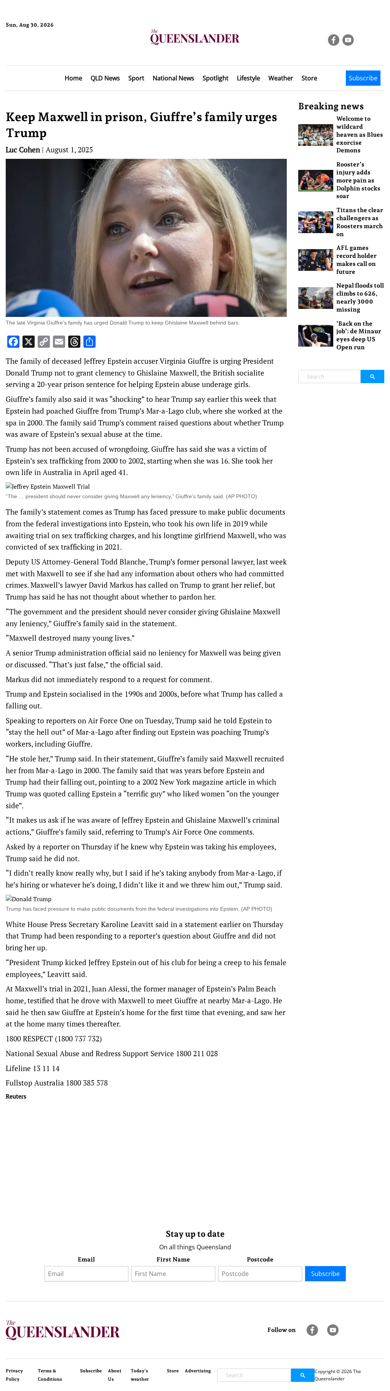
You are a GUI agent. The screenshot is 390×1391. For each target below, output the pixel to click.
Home (73, 78)
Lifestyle (248, 78)
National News (173, 78)
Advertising (198, 1370)
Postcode (260, 1259)
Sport (136, 78)
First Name (173, 1259)
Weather (281, 78)
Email (86, 1259)
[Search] (372, 376)
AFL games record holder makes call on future (356, 259)
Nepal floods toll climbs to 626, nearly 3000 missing (360, 297)
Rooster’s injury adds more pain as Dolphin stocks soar (358, 180)
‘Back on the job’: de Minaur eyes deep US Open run (358, 335)
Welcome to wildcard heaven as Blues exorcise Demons (359, 134)
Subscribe (363, 78)
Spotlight (216, 78)
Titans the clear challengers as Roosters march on (359, 221)
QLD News (105, 78)
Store (309, 78)
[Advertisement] (146, 1163)
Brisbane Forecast (42, 50)
